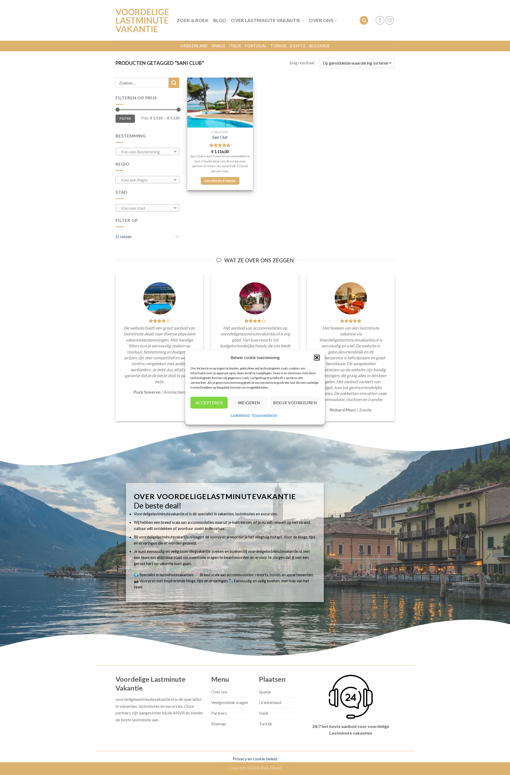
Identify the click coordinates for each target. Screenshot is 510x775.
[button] (317, 357)
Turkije (278, 46)
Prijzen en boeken (220, 181)
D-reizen (123, 236)
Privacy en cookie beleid (255, 758)
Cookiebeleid (240, 415)
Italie (235, 46)
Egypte (297, 46)
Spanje (219, 46)
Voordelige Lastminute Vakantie (142, 20)
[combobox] (147, 151)
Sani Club (220, 137)
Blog (219, 20)
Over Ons (321, 20)
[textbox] (146, 151)
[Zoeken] (364, 20)
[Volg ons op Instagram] (389, 20)
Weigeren (249, 402)
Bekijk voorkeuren (295, 402)
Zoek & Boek (193, 20)
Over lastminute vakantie (265, 20)
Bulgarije (319, 46)
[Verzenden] (174, 83)
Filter (125, 118)
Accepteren (209, 402)
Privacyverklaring (264, 415)
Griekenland (194, 46)
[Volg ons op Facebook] (380, 20)
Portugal (256, 46)
